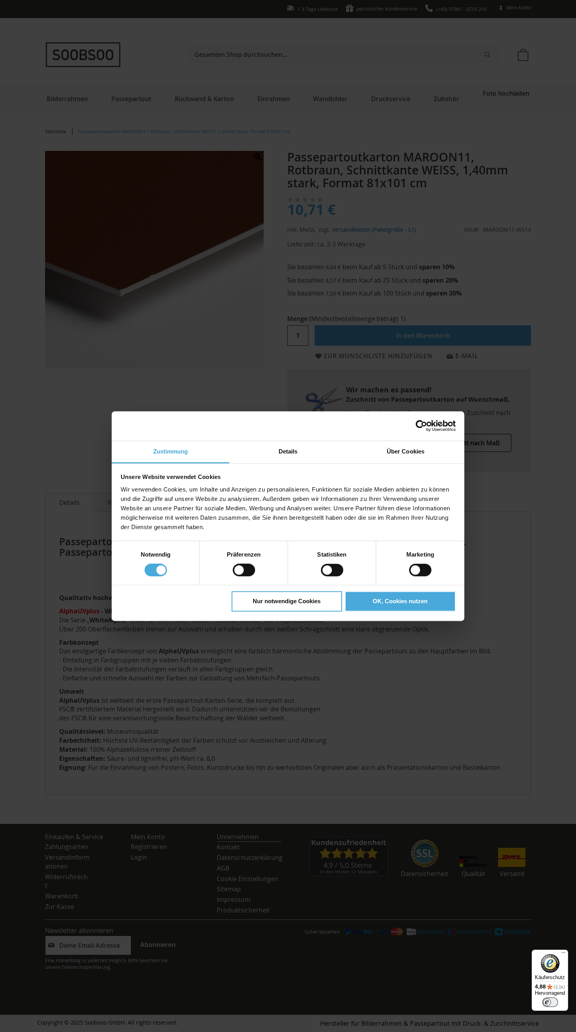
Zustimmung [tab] (170, 451)
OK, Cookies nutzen (400, 601)
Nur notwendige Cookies (287, 601)
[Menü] (563, 954)
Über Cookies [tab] (405, 451)
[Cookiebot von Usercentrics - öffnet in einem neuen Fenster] (421, 426)
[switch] (244, 570)
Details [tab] (288, 451)
